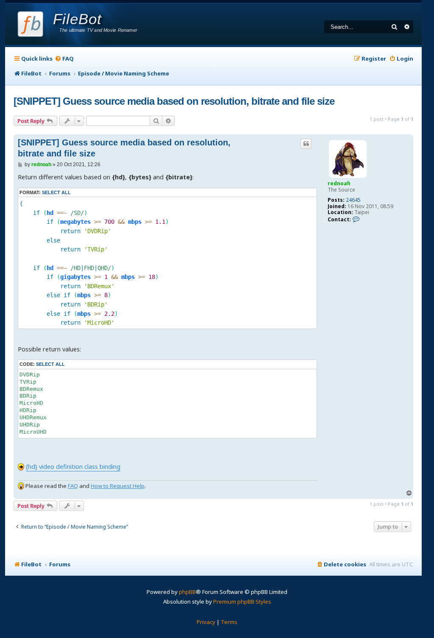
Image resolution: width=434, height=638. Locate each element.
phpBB (187, 592)
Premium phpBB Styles (242, 601)
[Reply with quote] (306, 144)
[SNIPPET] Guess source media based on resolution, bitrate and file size (174, 101)
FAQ (73, 486)
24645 (353, 200)
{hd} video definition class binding (73, 466)
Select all (56, 192)
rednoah (339, 183)
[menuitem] (64, 59)
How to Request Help (118, 486)
